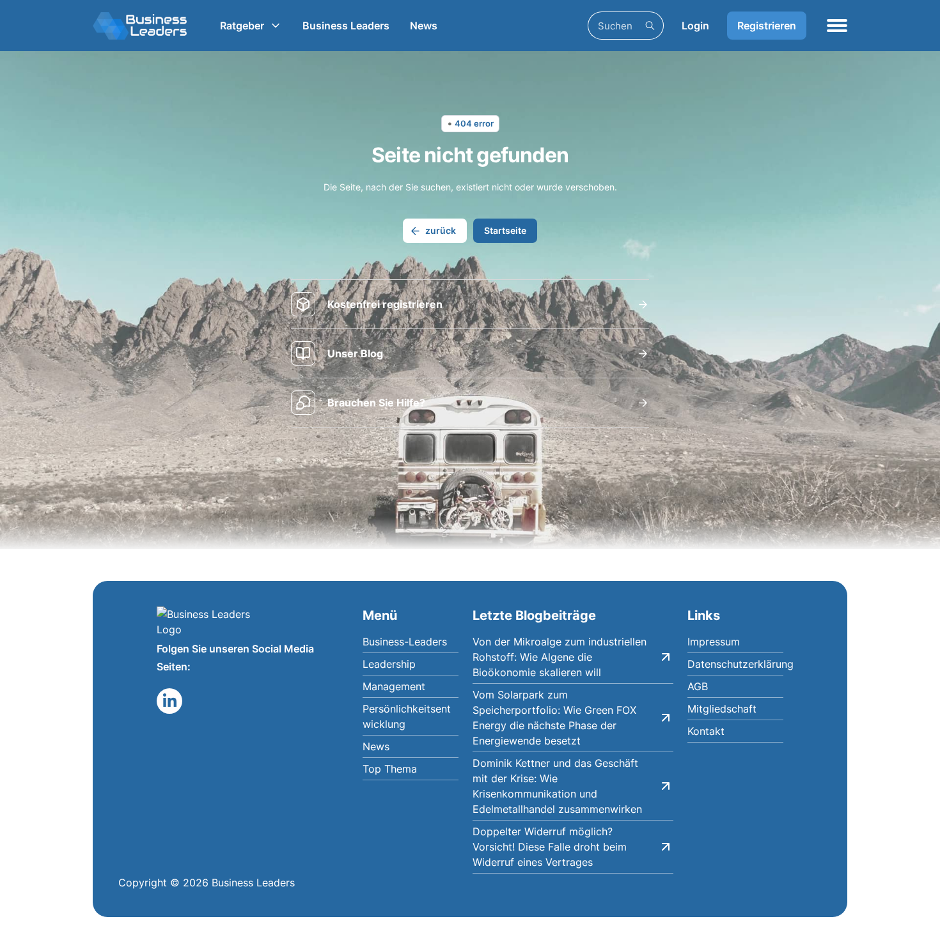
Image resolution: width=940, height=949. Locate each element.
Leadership (389, 664)
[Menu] (837, 25)
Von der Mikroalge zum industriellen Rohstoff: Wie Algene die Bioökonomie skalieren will (559, 657)
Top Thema (390, 768)
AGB (697, 686)
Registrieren (766, 25)
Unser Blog (355, 353)
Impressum (713, 641)
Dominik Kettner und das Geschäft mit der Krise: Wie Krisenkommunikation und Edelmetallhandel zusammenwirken (557, 786)
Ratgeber (242, 25)
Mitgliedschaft (721, 708)
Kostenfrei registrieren (385, 304)
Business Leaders (345, 25)
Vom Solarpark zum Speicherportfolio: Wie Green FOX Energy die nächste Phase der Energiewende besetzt (554, 717)
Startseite (505, 230)
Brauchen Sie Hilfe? (376, 402)
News (423, 25)
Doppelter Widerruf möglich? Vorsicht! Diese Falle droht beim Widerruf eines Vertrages (550, 846)
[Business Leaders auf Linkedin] (169, 701)
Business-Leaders (405, 641)
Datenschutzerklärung (735, 664)
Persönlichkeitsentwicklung (407, 716)
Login (695, 25)
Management (394, 686)
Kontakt (706, 731)
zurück (440, 230)
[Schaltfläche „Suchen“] (650, 26)
